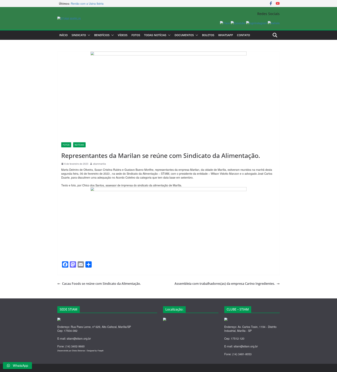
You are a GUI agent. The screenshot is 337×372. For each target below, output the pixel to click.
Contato (243, 35)
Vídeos (123, 35)
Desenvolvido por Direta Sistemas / (72, 350)
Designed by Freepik (95, 350)
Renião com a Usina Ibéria (87, 3)
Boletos (208, 35)
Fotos (135, 35)
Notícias (79, 144)
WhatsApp (225, 35)
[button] (88, 35)
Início (63, 35)
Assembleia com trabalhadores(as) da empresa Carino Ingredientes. (225, 283)
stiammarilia (99, 163)
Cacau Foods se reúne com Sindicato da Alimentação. (101, 283)
